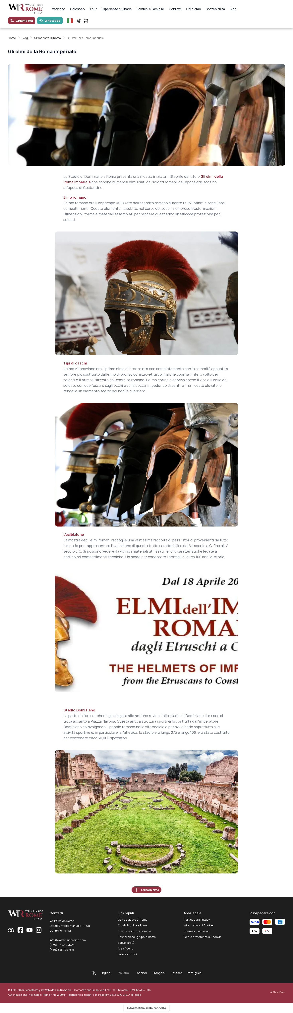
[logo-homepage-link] (25, 9)
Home (12, 38)
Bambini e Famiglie (150, 9)
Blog (233, 9)
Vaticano (58, 9)
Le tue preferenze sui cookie (203, 937)
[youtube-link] (29, 930)
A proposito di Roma (47, 38)
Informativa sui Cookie (198, 925)
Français (159, 973)
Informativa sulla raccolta (146, 1008)
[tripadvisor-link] (11, 930)
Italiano (123, 973)
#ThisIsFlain (277, 992)
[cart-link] (86, 20)
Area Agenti (125, 948)
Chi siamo (193, 9)
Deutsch (177, 973)
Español (141, 973)
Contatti (175, 9)
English (105, 973)
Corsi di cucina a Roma (132, 925)
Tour (93, 9)
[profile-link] (79, 20)
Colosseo (77, 9)
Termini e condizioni (197, 931)
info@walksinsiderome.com (68, 940)
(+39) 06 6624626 (62, 945)
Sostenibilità (215, 9)
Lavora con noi (127, 954)
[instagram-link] (38, 930)
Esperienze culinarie (116, 9)
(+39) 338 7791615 (62, 949)
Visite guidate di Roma (132, 919)
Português (194, 973)
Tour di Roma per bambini (134, 931)
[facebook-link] (20, 930)
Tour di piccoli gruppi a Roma (137, 937)
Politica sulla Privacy (197, 919)
